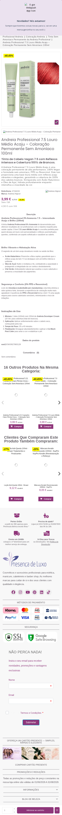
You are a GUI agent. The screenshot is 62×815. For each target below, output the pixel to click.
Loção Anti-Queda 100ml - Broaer (16, 485)
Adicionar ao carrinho (35, 810)
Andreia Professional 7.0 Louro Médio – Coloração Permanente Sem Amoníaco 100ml (45, 417)
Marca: (4, 194)
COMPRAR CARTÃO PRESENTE (31, 765)
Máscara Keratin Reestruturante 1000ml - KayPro (46, 486)
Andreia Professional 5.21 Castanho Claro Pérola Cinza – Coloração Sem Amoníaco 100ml (16, 417)
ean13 (4, 344)
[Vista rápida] (26, 386)
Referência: (6, 191)
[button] (3, 403)
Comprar (18, 427)
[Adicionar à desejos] (57, 810)
